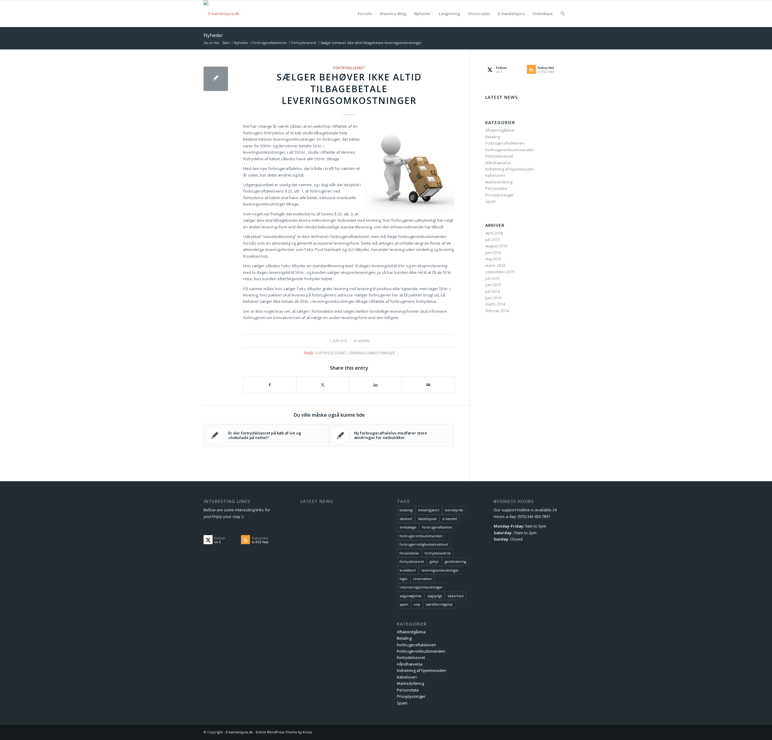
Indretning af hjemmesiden (510, 169)
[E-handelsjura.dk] (221, 13)
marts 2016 (495, 265)
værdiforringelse (439, 604)
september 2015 (500, 271)
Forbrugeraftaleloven (504, 143)
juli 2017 (492, 239)
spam (404, 604)
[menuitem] (365, 13)
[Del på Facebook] (269, 385)
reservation (422, 578)
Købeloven (495, 175)
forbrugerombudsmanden (421, 536)
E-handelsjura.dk (239, 732)
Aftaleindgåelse (499, 130)
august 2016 (496, 246)
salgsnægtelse (411, 596)
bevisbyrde (454, 510)
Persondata (496, 188)
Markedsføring (498, 182)
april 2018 (494, 233)
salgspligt (434, 596)
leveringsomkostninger (371, 352)
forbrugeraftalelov (437, 527)
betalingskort (428, 510)
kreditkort (408, 570)
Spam (490, 201)
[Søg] (562, 13)
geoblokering (455, 561)
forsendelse (409, 553)
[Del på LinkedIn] (375, 385)
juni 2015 (493, 284)
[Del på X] (322, 385)
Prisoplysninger (499, 195)
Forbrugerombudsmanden (509, 149)
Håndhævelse (498, 162)
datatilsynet (427, 518)
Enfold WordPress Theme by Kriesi (284, 732)
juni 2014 (493, 297)
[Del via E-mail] (428, 385)
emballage (408, 527)
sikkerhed (456, 596)
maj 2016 (493, 259)
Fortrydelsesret (349, 67)
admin (363, 341)
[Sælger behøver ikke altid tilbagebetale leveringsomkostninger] (216, 79)
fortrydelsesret (330, 352)
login (403, 578)
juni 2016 (493, 252)
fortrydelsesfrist (438, 553)
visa (417, 604)
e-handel (449, 518)
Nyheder (213, 35)
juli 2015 (492, 278)
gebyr (434, 561)
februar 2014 (497, 310)
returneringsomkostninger (421, 587)
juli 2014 (492, 291)
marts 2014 (495, 304)
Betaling (492, 137)
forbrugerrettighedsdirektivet (424, 544)
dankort (406, 518)
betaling (406, 510)
